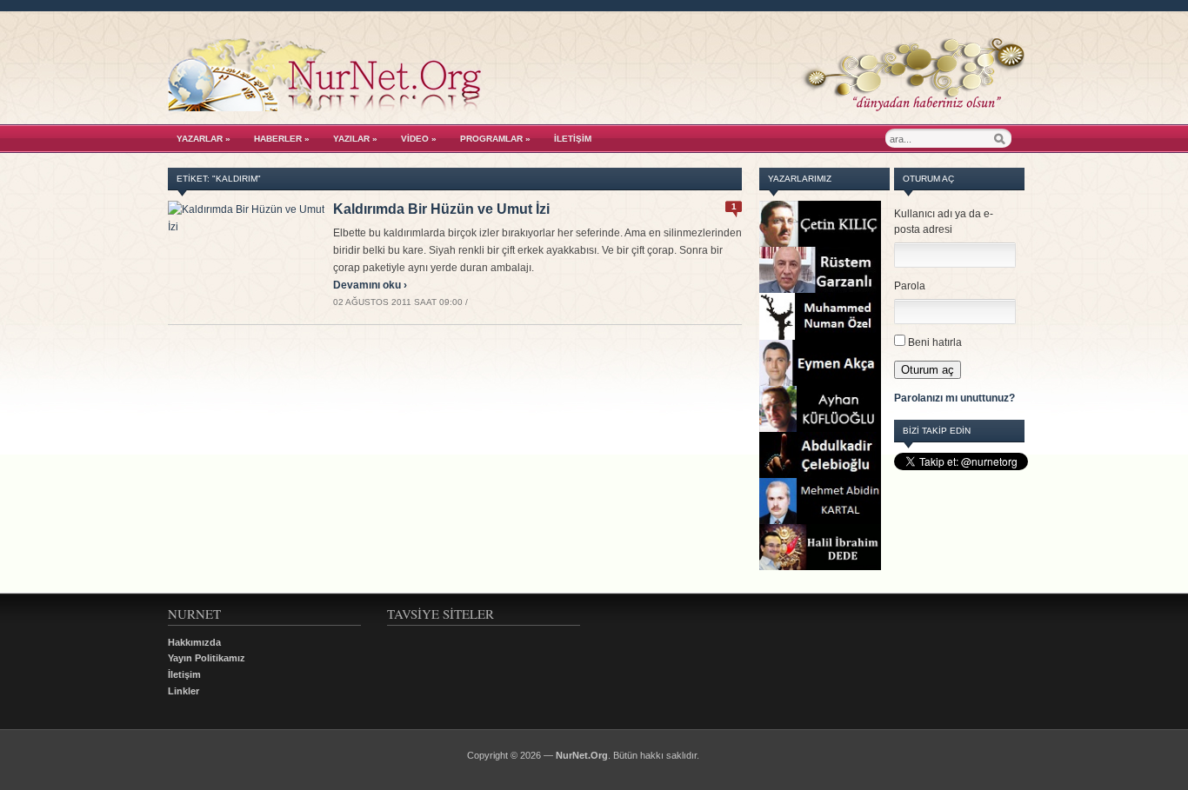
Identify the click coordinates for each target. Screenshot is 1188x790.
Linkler (183, 691)
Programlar (495, 138)
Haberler (282, 138)
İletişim (572, 138)
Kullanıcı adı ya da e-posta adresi (943, 222)
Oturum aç (927, 369)
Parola (909, 286)
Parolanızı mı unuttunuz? (954, 398)
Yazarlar (203, 138)
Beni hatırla (935, 342)
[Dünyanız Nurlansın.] (596, 107)
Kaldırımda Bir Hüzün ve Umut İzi (441, 209)
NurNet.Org (582, 755)
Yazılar (355, 138)
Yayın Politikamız (206, 658)
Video (419, 138)
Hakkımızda (194, 642)
